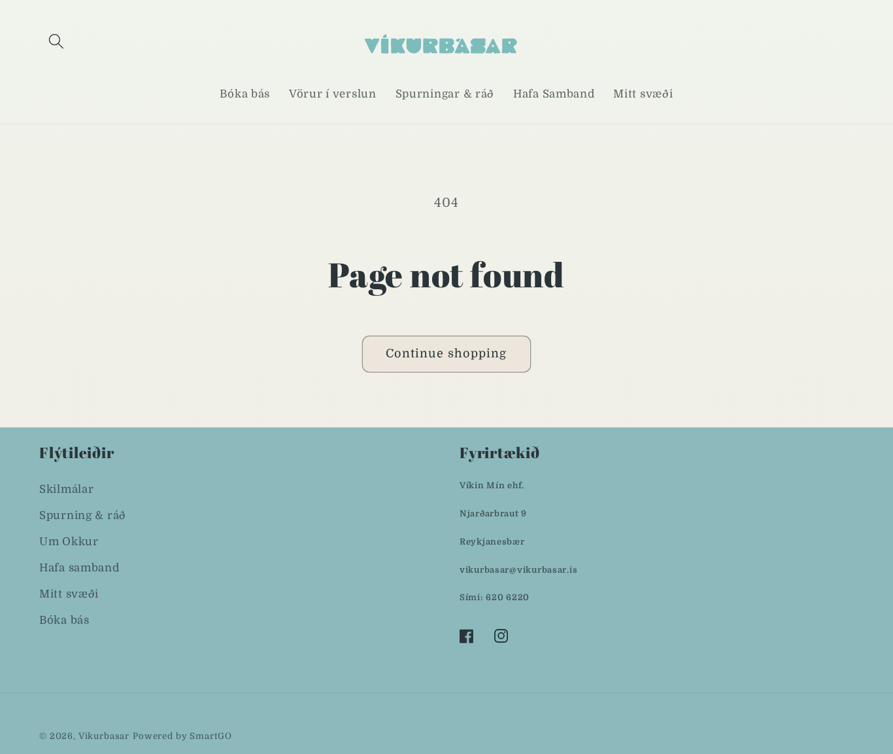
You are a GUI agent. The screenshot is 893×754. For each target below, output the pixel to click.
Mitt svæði (69, 594)
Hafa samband (79, 568)
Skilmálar (66, 489)
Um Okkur (69, 541)
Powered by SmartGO (182, 736)
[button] (56, 41)
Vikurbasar (103, 736)
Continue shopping (446, 353)
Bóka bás (64, 620)
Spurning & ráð (82, 515)
